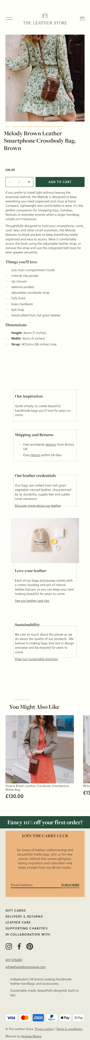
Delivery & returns (24, 916)
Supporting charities (26, 928)
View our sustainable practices (36, 659)
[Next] (78, 78)
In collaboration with (27, 934)
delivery (50, 444)
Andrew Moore (31, 1036)
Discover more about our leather (38, 505)
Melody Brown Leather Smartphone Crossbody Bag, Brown (38, 127)
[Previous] (12, 78)
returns (36, 455)
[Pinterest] (29, 946)
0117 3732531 (13, 960)
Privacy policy (44, 1029)
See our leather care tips (32, 600)
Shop (7, 127)
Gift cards (15, 910)
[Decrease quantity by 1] (9, 182)
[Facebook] (19, 946)
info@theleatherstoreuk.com (25, 967)
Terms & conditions (69, 1029)
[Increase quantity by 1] (29, 182)
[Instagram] (8, 946)
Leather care (18, 922)
